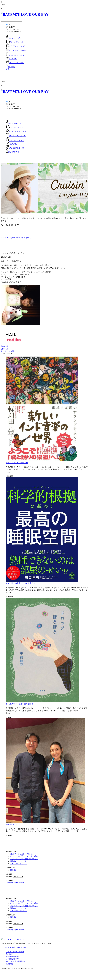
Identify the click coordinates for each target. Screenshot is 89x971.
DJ (9, 25)
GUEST (11, 27)
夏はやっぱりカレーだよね (17, 463)
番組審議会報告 (12, 957)
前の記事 (4, 346)
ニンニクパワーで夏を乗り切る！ (19, 704)
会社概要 (9, 954)
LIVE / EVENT (14, 29)
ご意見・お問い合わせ (15, 952)
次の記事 (4, 349)
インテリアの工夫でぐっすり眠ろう (20, 583)
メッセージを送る (8, 238)
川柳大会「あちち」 (18, 864)
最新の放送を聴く (23, 238)
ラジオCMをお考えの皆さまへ (13, 947)
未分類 (13, 870)
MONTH (9, 876)
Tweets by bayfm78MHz (15, 882)
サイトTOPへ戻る (8, 351)
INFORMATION (14, 32)
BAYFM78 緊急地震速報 (16, 961)
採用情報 (9, 964)
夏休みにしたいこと (14, 824)
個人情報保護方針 (13, 959)
